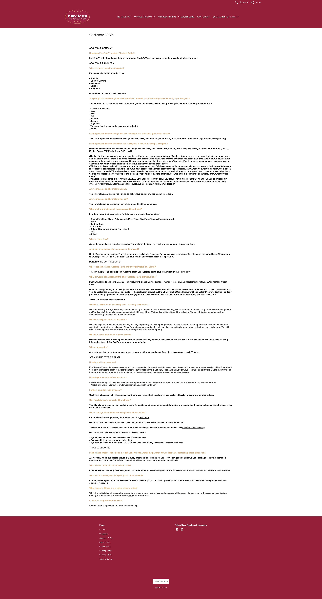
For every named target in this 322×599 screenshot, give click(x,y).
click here (127, 440)
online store (185, 272)
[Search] (236, 2)
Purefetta (158, 588)
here (130, 495)
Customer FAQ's (105, 538)
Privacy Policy (104, 546)
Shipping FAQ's (105, 555)
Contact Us (103, 534)
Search (102, 530)
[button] (244, 2)
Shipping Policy (105, 551)
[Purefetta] (77, 16)
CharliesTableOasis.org (193, 428)
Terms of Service (106, 559)
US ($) (258, 2)
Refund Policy (104, 542)
